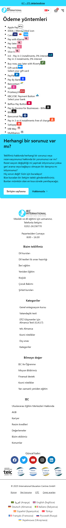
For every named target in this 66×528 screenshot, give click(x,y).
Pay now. (12, 47)
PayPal (11, 75)
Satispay (12, 124)
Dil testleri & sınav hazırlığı (33, 259)
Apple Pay (13, 27)
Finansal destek (26, 376)
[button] (47, 10)
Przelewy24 (14, 91)
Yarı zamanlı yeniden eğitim (33, 388)
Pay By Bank (14, 79)
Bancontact (13, 83)
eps (9, 87)
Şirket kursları (26, 289)
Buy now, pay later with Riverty (24, 63)
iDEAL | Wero (15, 31)
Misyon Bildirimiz (27, 370)
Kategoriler (25, 346)
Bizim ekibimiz (19, 436)
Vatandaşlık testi (28, 313)
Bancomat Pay (15, 116)
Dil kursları (24, 253)
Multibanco (14, 132)
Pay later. (12, 43)
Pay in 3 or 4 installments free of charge (29, 120)
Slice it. (11, 51)
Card (10, 34)
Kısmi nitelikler (27, 334)
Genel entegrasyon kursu (32, 307)
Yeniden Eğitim (27, 271)
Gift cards (13, 67)
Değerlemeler (19, 430)
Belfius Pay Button (17, 103)
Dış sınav (24, 340)
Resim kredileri (20, 424)
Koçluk (22, 277)
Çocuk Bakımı (26, 283)
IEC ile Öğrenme (27, 364)
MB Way (12, 128)
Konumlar (17, 442)
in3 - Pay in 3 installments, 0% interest (28, 55)
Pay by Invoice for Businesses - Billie (27, 107)
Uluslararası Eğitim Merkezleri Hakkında (33, 406)
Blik (10, 112)
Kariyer (15, 418)
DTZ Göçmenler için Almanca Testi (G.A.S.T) (31, 321)
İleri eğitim (24, 265)
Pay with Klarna (16, 39)
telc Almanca (26, 328)
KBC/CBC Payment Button (21, 95)
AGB (14, 412)
